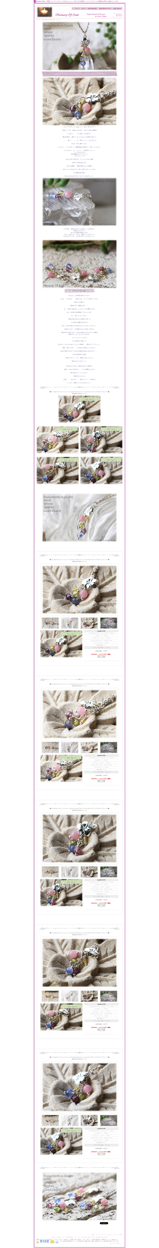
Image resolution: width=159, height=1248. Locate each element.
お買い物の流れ (86, 1237)
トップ (38, 19)
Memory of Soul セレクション (52, 19)
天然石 (53, 1237)
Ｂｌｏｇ (77, 1237)
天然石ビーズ (61, 1237)
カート (83, 8)
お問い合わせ (117, 8)
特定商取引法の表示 (101, 1237)
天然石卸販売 (70, 1237)
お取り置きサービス (105, 8)
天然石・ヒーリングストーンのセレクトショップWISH (107, 1234)
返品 (93, 1237)
